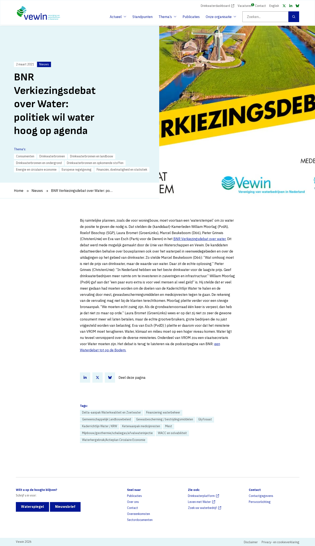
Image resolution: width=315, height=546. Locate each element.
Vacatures (245, 5)
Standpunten (142, 17)
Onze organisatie (219, 18)
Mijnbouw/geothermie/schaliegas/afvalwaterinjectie (117, 433)
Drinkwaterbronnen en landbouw (91, 156)
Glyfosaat (205, 419)
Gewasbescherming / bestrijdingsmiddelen (164, 419)
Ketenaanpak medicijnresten (141, 426)
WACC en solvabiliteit (172, 433)
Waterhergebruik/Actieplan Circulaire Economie (113, 440)
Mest (168, 426)
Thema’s (166, 18)
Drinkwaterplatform (201, 496)
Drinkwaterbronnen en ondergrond (39, 163)
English (274, 6)
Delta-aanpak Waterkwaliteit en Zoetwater (111, 412)
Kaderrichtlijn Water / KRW (99, 426)
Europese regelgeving (77, 169)
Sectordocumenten (140, 520)
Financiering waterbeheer (163, 412)
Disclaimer (251, 542)
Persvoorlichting (260, 502)
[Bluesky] (297, 5)
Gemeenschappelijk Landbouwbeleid (106, 419)
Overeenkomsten (138, 514)
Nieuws (37, 190)
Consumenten (25, 156)
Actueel (117, 18)
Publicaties (191, 17)
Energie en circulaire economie (36, 169)
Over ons (133, 502)
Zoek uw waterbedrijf (202, 508)
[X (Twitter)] (284, 5)
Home (18, 190)
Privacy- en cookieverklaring (280, 542)
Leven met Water (199, 502)
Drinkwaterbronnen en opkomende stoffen (95, 163)
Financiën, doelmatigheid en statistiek (122, 169)
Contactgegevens (261, 496)
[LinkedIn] (290, 5)
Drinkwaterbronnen (52, 156)
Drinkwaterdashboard (215, 6)
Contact (260, 6)
